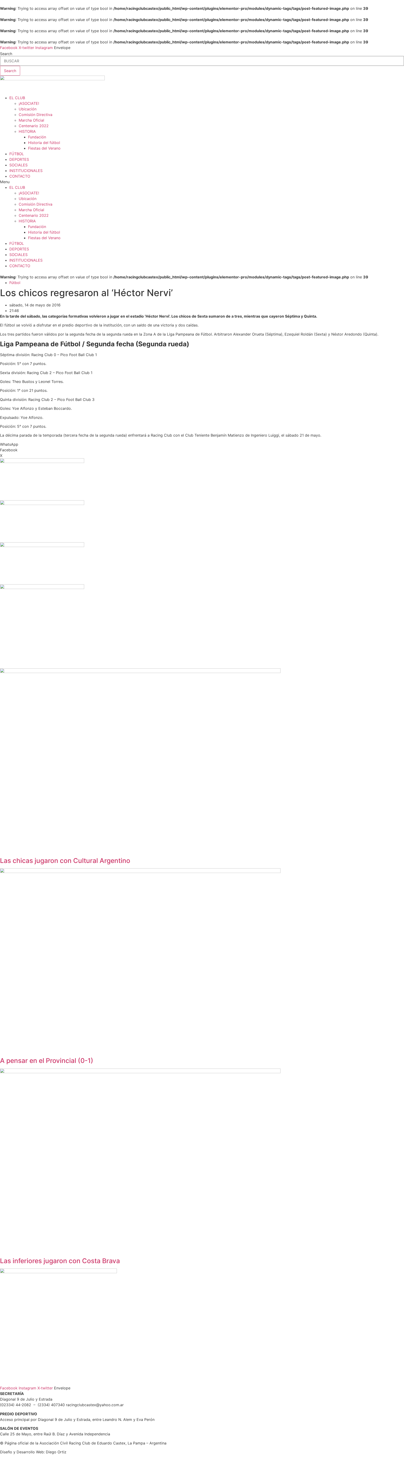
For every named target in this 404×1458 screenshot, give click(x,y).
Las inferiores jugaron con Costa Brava (60, 1261)
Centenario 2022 (34, 125)
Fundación (37, 137)
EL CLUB (17, 97)
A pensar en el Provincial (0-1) (46, 1061)
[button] (202, 182)
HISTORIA (27, 131)
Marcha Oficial (31, 120)
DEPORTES (19, 159)
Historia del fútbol (44, 142)
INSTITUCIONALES (26, 170)
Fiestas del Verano (44, 148)
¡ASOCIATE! (29, 103)
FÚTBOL (16, 153)
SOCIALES (18, 165)
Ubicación (27, 109)
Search (6, 54)
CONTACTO (19, 176)
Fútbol (14, 282)
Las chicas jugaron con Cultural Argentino (65, 861)
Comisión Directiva (35, 114)
